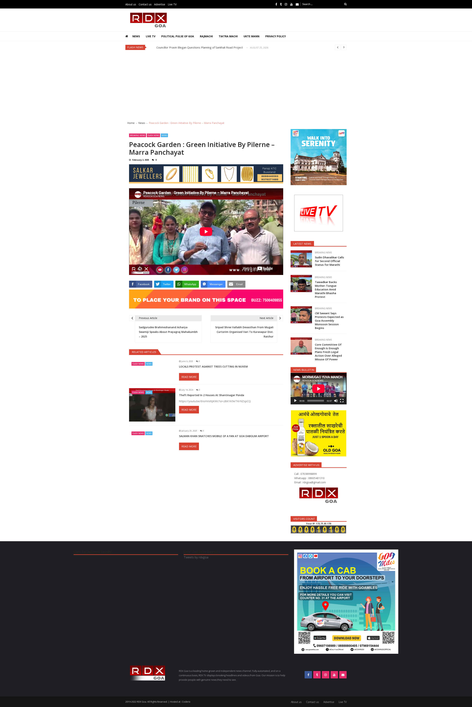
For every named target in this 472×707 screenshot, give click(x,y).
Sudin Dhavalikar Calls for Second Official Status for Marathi (193, 47)
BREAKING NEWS (137, 135)
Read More (189, 377)
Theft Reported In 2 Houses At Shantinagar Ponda (212, 395)
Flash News (153, 135)
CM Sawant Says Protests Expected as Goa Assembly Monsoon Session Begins (329, 320)
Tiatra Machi (228, 36)
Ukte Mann (251, 36)
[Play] (295, 401)
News (136, 36)
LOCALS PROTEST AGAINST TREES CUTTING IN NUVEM (213, 366)
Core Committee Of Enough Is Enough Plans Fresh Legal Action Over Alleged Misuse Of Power (328, 352)
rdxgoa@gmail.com (314, 482)
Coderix (186, 701)
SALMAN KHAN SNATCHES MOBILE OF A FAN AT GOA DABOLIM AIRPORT (224, 436)
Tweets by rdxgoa (196, 557)
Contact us (145, 4)
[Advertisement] (236, 85)
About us (130, 4)
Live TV (172, 4)
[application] (319, 388)
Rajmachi (206, 36)
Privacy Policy (275, 36)
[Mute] (336, 401)
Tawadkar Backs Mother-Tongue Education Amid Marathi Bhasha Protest (326, 289)
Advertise (159, 4)
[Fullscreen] (342, 401)
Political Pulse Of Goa (177, 36)
